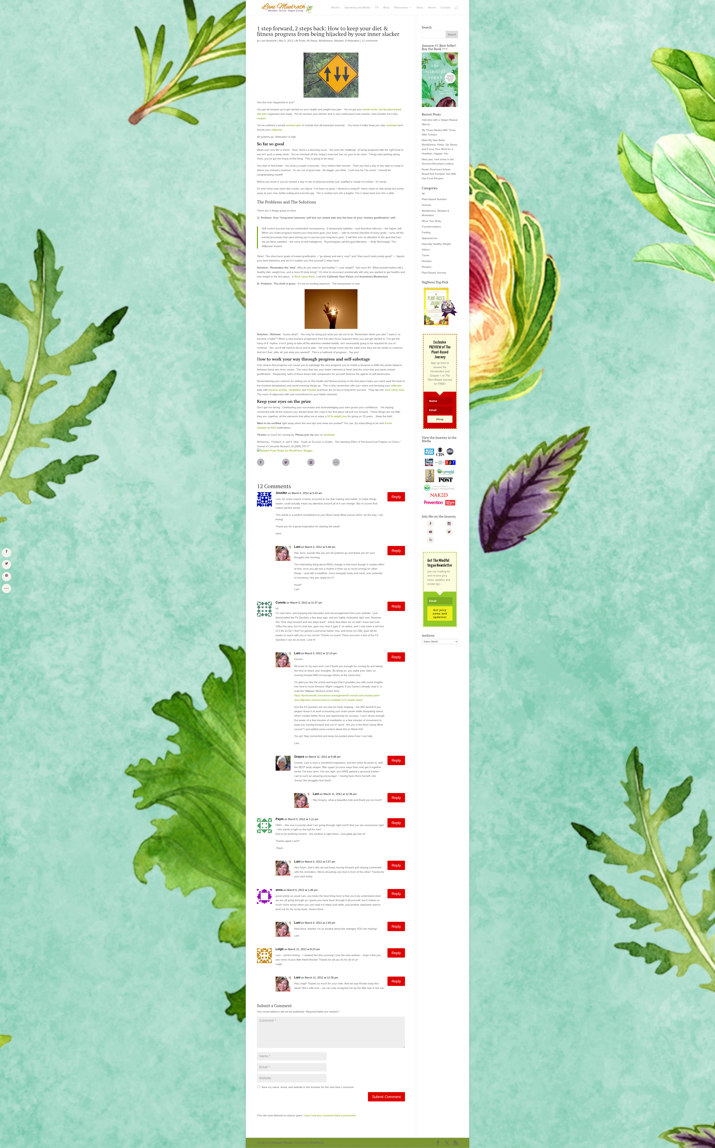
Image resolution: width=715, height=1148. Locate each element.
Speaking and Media (357, 7)
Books (335, 7)
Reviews (427, 261)
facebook (329, 434)
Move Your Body (431, 221)
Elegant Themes (282, 1142)
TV (377, 7)
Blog (386, 7)
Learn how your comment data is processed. (330, 1115)
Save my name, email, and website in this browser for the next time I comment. (307, 1087)
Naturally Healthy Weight (436, 243)
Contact (446, 7)
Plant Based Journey (434, 272)
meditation (295, 389)
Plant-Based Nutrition (434, 199)
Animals (426, 204)
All (423, 193)
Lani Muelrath (268, 40)
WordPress (317, 1142)
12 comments (370, 40)
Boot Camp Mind (304, 276)
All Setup (312, 40)
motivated (392, 125)
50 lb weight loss (337, 416)
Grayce (299, 756)
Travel (425, 255)
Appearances (429, 238)
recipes (261, 118)
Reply (396, 497)
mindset (312, 389)
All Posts (300, 40)
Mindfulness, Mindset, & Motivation (339, 40)
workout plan (293, 125)
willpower (276, 129)
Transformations (431, 226)
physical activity (277, 389)
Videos (426, 249)
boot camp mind (394, 389)
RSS (273, 427)
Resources (401, 7)
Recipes (426, 266)
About (432, 7)
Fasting (426, 232)
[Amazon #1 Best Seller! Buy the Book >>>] (440, 79)
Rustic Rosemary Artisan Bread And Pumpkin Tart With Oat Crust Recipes (439, 174)
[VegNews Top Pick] (440, 306)
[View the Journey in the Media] (440, 476)
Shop (419, 7)
